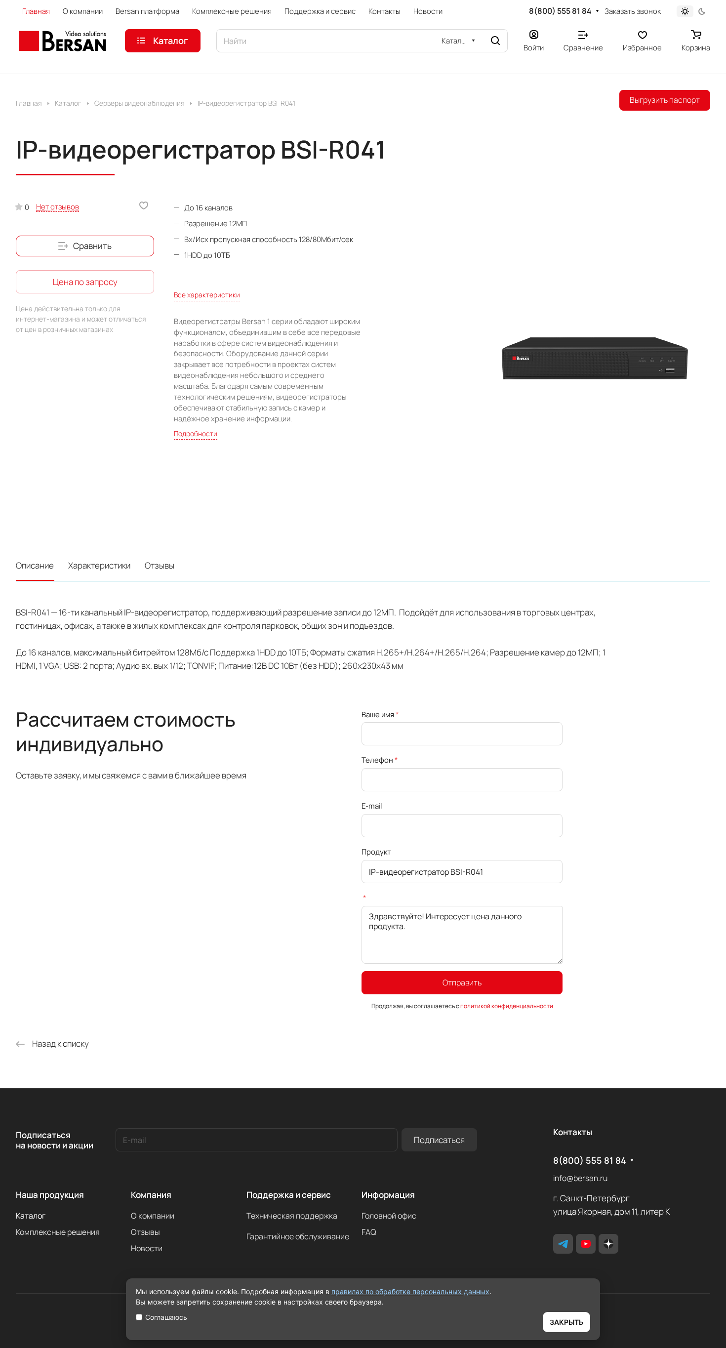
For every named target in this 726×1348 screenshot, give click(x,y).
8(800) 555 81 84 (560, 11)
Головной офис (389, 1215)
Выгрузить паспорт (665, 99)
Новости (146, 1248)
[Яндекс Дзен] (608, 1244)
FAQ (369, 1231)
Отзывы (159, 565)
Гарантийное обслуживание (297, 1236)
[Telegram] (563, 1244)
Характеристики (99, 565)
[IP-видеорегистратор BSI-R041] (596, 359)
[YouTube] (586, 1244)
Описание (35, 565)
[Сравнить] (85, 246)
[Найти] (495, 40)
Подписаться (439, 1139)
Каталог (30, 1215)
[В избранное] (143, 205)
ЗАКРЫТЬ (566, 1322)
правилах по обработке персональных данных (410, 1291)
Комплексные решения (58, 1231)
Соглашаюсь (166, 1317)
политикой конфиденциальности (506, 1006)
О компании (152, 1215)
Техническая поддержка (291, 1215)
